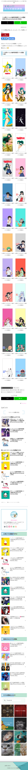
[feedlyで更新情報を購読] (14, 527)
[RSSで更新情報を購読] (16, 527)
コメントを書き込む (14, 412)
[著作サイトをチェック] (5, 527)
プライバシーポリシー (20, 765)
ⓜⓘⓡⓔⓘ (14, 520)
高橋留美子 (19, 392)
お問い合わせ (7, 765)
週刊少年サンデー (12, 392)
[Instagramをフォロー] (9, 527)
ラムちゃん (5, 392)
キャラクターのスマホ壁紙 (7, 387)
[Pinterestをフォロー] (11, 527)
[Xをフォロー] (7, 527)
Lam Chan (17, 387)
